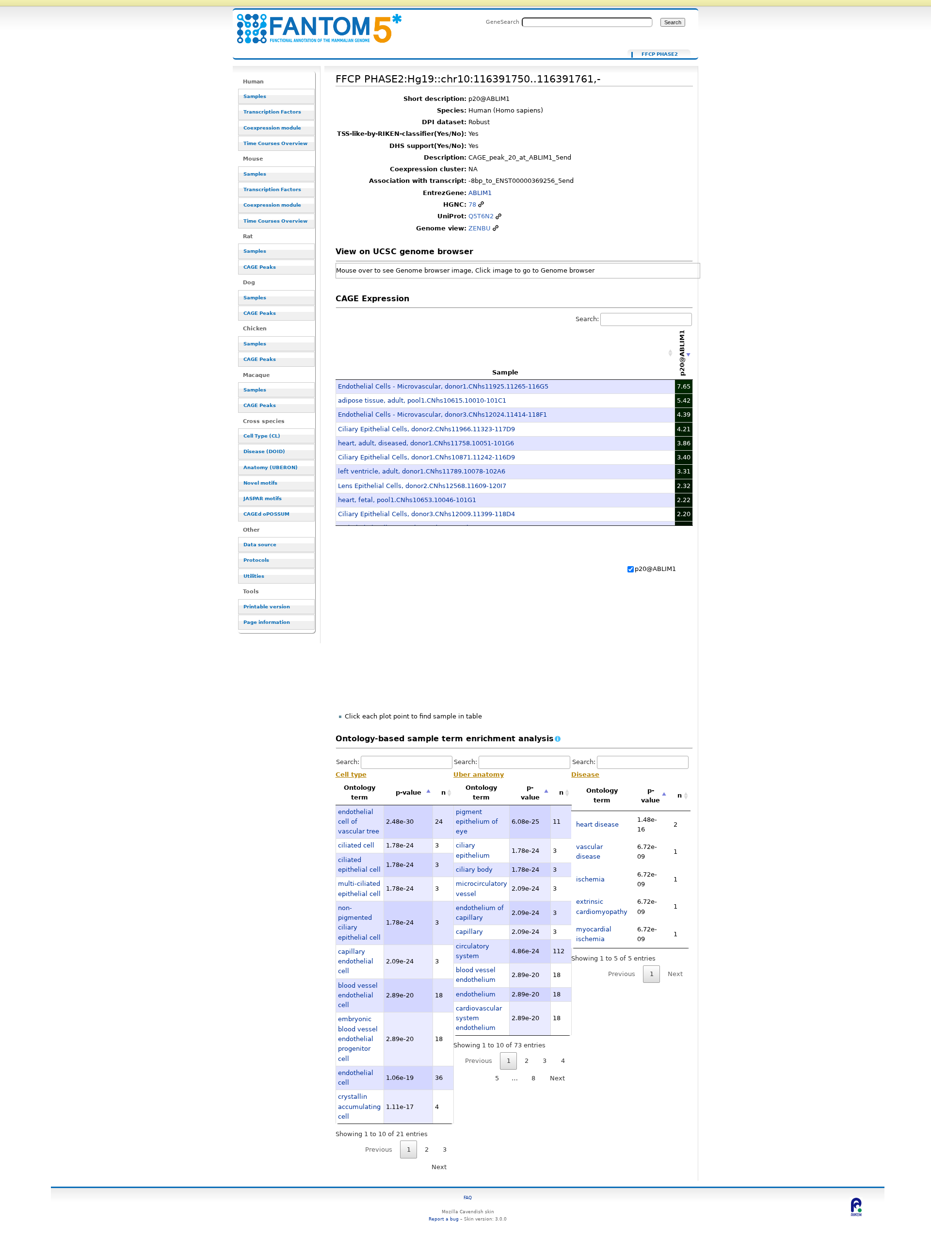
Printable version (266, 606)
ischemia (590, 879)
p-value (408, 792)
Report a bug (444, 1219)
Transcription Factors (272, 111)
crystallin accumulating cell (359, 1106)
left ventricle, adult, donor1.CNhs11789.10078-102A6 (421, 471)
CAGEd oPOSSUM (266, 514)
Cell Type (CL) (261, 436)
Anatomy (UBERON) (270, 467)
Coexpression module (272, 127)
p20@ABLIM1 (655, 568)
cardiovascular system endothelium (479, 1018)
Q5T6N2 (481, 216)
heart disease (597, 824)
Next (439, 1167)
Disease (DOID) (264, 451)
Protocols (256, 560)
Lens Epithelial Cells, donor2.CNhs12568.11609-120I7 (422, 485)
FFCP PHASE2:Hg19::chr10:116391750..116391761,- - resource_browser (313, 23)
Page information (266, 622)
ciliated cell (356, 845)
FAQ (468, 1197)
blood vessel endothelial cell (358, 995)
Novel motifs (260, 483)
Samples (254, 96)
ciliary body (474, 869)
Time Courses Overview (275, 143)
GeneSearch (502, 21)
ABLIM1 (480, 192)
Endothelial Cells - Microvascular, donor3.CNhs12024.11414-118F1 (442, 414)
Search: (587, 319)
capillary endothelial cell (355, 961)
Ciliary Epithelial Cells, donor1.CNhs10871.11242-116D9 (426, 457)
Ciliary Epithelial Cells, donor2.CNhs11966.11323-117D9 (426, 429)
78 (472, 204)
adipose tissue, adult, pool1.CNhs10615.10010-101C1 (422, 400)
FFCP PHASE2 (660, 54)
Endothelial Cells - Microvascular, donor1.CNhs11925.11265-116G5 (443, 386)
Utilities (253, 576)
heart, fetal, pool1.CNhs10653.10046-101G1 (407, 500)
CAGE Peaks (259, 267)
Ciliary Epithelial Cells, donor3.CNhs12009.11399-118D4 (426, 514)
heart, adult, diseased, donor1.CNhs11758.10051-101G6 (426, 443)
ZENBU (479, 228)
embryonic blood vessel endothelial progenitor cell (358, 1038)
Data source (259, 544)
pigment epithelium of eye (477, 821)
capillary (469, 931)
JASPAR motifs (262, 498)
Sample (505, 372)
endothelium (476, 994)
